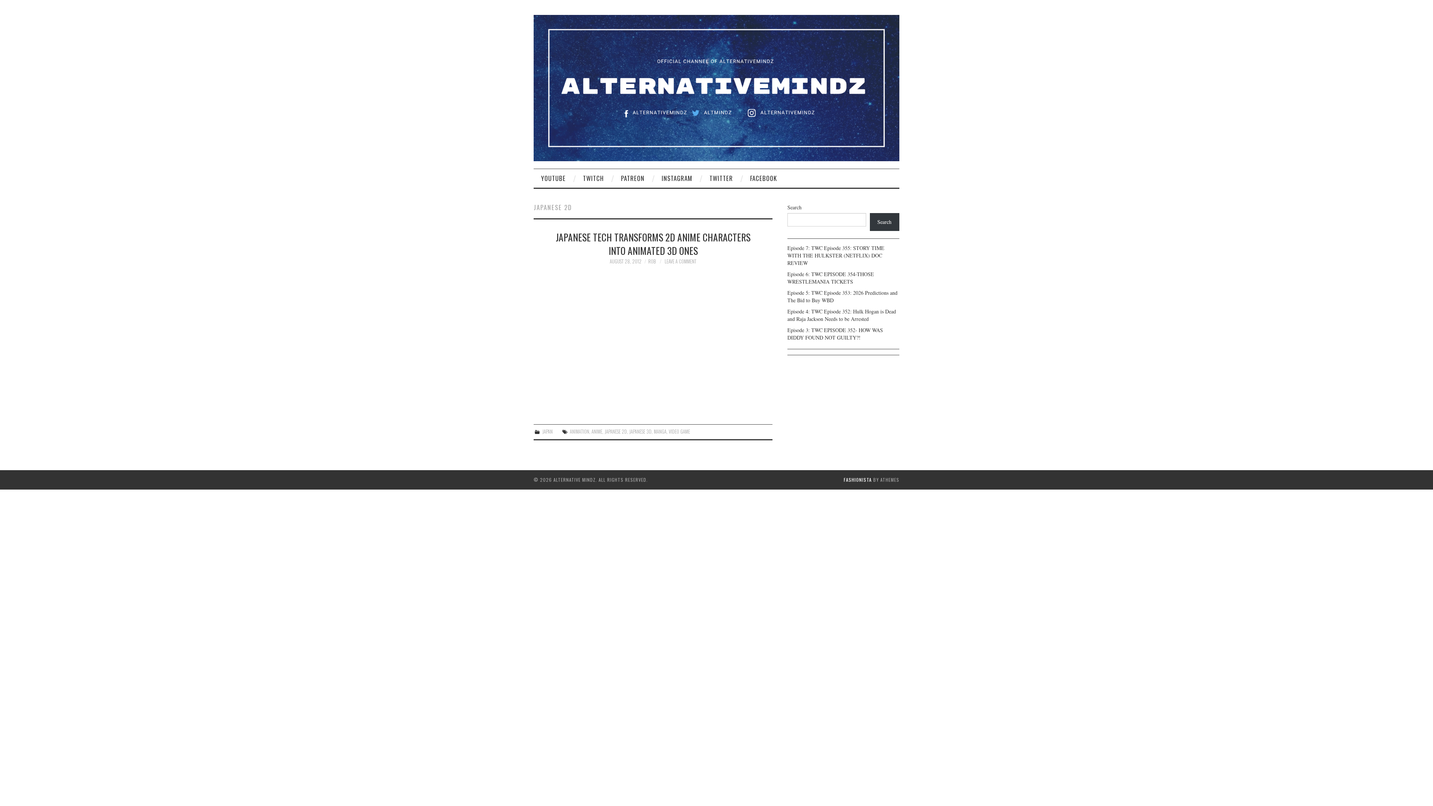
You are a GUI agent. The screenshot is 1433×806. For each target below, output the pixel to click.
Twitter (721, 178)
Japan (547, 431)
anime (596, 431)
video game (679, 431)
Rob (652, 261)
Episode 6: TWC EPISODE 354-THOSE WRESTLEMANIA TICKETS (830, 278)
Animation (579, 431)
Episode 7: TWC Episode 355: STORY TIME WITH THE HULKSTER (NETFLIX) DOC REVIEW (835, 255)
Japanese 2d (616, 431)
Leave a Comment (680, 261)
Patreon (632, 178)
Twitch (593, 178)
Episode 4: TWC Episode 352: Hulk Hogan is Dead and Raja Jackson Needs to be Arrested (841, 315)
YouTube (553, 178)
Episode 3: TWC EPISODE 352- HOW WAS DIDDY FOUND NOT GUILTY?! (835, 334)
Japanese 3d (640, 431)
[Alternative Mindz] (716, 87)
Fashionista (858, 479)
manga (660, 431)
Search (794, 207)
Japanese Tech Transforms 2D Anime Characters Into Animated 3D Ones (653, 243)
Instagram (677, 178)
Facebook (763, 178)
